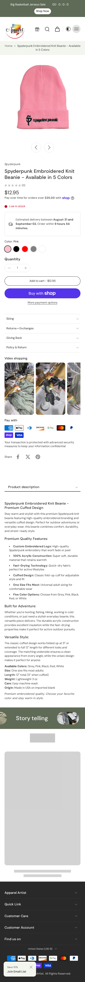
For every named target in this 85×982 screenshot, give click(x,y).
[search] (47, 28)
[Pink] (8, 249)
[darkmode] (67, 29)
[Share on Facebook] (18, 457)
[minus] (9, 268)
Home (8, 46)
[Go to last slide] (36, 147)
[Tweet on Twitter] (28, 457)
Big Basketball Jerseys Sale (39, 4)
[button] (42, 281)
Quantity (12, 259)
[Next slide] (49, 147)
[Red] (25, 249)
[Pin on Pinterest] (38, 457)
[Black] (16, 249)
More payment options (42, 302)
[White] (42, 249)
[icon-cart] (57, 28)
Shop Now (42, 11)
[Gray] (33, 249)
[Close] (31, 967)
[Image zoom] (42, 97)
